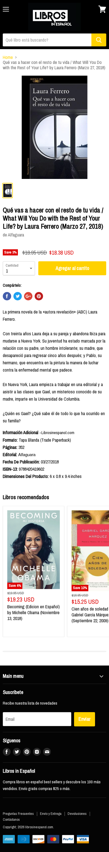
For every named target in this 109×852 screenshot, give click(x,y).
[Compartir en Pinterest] (39, 296)
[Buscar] (98, 39)
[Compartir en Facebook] (7, 296)
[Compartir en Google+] (28, 296)
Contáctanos (11, 819)
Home (8, 57)
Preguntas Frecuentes (18, 813)
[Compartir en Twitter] (17, 296)
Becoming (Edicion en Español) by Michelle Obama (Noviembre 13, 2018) (33, 612)
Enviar (85, 718)
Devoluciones (77, 813)
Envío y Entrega (50, 813)
